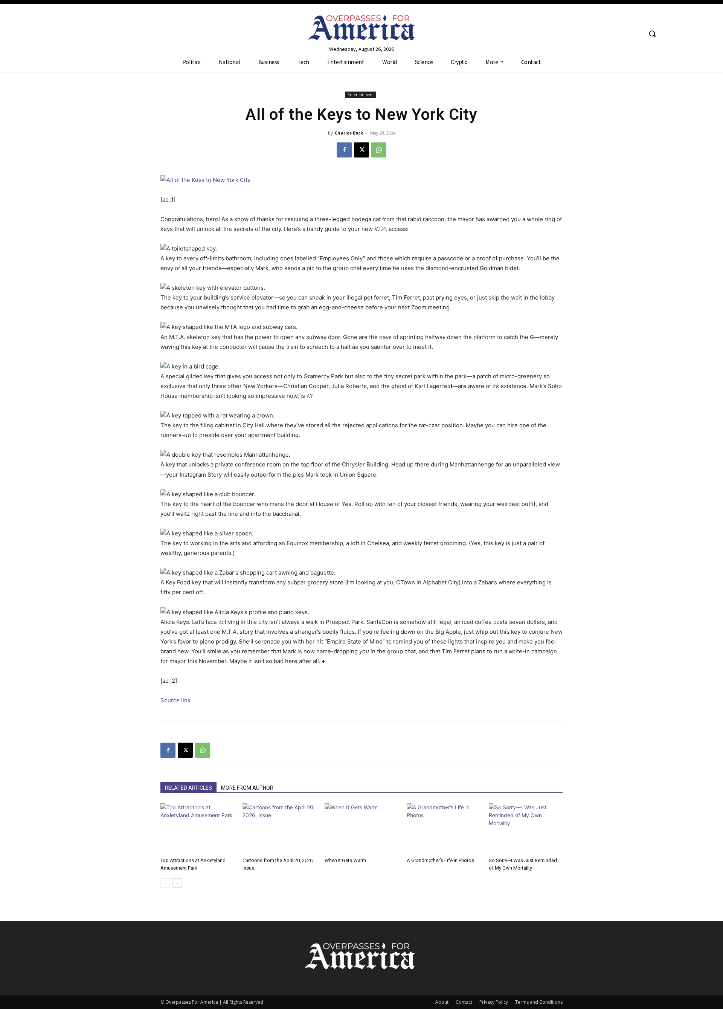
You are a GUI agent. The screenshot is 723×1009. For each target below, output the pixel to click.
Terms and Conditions (539, 1002)
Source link (175, 700)
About (441, 1002)
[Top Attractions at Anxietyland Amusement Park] (197, 828)
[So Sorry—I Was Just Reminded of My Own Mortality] (526, 828)
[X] (361, 149)
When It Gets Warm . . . (349, 860)
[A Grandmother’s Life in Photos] (443, 828)
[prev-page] (165, 883)
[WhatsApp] (378, 149)
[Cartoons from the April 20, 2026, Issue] (279, 828)
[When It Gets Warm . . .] (361, 828)
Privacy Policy (493, 1002)
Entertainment (361, 94)
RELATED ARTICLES (188, 788)
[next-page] (177, 883)
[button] (652, 33)
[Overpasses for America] (361, 27)
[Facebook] (344, 149)
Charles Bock (349, 133)
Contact (464, 1002)
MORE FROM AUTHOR (247, 788)
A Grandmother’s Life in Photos (440, 860)
